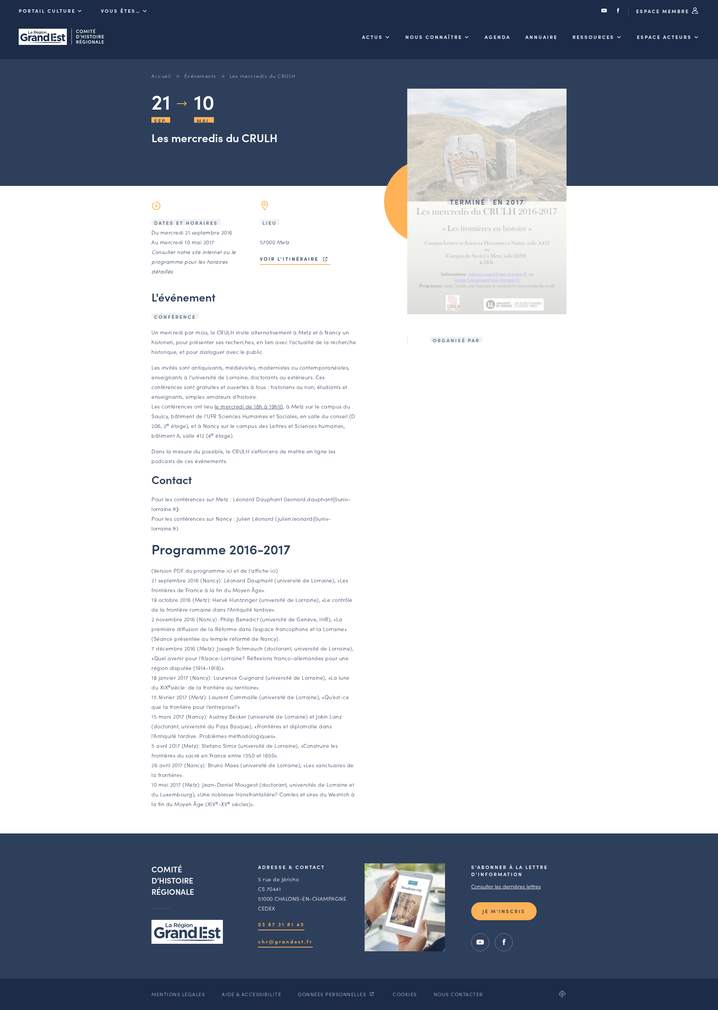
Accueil (161, 75)
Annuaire (541, 36)
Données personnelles (333, 994)
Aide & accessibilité (251, 994)
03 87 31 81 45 (281, 924)
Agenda (497, 36)
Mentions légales (178, 994)
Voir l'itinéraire (290, 258)
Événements (200, 75)
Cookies (405, 994)
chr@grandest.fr (285, 941)
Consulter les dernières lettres (506, 886)
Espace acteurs (664, 36)
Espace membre (663, 11)
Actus (372, 36)
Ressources (593, 36)
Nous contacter (458, 994)
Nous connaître (433, 36)
